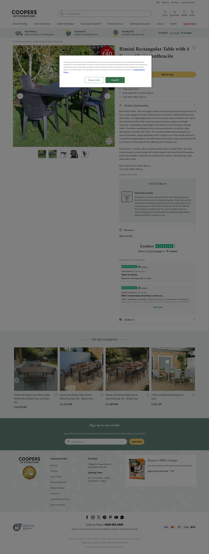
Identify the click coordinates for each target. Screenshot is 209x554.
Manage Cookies (94, 80)
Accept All (115, 80)
